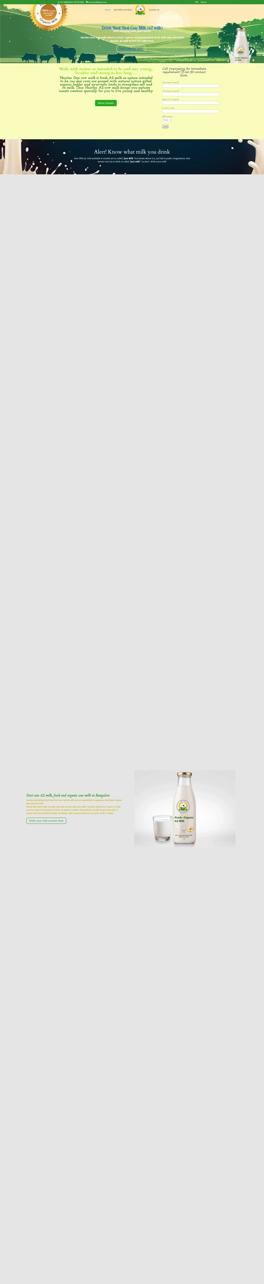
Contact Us (154, 10)
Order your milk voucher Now (46, 820)
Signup (203, 2)
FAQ (196, 2)
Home (107, 10)
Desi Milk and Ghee (123, 10)
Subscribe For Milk (131, 49)
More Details (106, 103)
